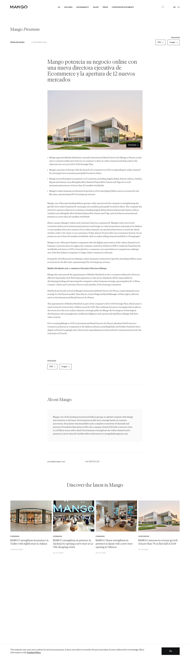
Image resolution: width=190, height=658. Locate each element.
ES (179, 7)
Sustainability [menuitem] (82, 7)
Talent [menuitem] (96, 7)
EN (174, 7)
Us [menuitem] (59, 7)
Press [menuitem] (105, 7)
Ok (170, 651)
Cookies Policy (34, 652)
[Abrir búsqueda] (162, 7)
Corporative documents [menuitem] (123, 7)
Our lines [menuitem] (68, 7)
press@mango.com (56, 462)
